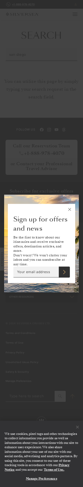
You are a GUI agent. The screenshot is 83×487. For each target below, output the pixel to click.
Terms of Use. (54, 469)
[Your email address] (64, 272)
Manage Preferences (41, 478)
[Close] (77, 427)
